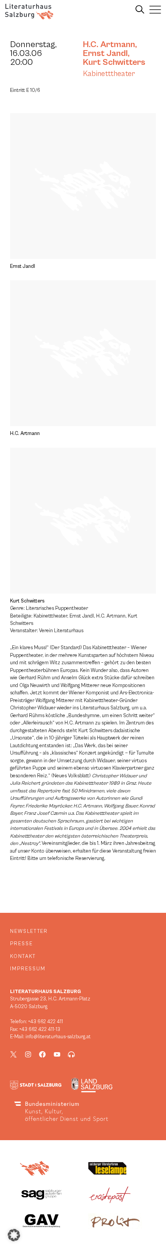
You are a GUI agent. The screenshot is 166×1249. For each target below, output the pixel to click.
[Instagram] (28, 1054)
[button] (14, 1235)
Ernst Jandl (105, 53)
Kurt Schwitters (114, 62)
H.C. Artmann (109, 44)
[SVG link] (29, 11)
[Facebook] (42, 1054)
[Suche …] (139, 9)
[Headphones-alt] (71, 1054)
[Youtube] (57, 1054)
